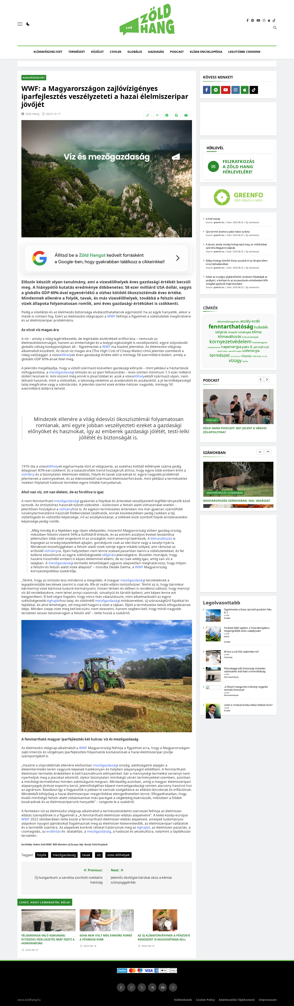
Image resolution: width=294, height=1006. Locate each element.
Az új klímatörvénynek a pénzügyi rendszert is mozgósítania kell (164, 937)
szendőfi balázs (234, 351)
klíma (256, 331)
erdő (256, 320)
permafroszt (261, 347)
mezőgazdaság (61, 372)
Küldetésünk (183, 1000)
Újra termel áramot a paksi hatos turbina (228, 231)
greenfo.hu (219, 222)
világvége (246, 356)
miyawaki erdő (214, 347)
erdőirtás (53, 831)
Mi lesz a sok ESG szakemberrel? (241, 651)
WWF (111, 316)
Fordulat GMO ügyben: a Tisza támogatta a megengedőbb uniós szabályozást (246, 629)
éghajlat (53, 600)
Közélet (97, 52)
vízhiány (28, 474)
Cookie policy (205, 1000)
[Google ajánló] (176, 115)
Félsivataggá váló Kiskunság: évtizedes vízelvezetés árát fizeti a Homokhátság (47, 939)
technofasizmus (235, 356)
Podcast (177, 52)
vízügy (235, 360)
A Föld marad (213, 218)
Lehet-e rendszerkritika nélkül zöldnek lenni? (248, 705)
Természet (76, 52)
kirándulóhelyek (250, 337)
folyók (41, 855)
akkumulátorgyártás (228, 321)
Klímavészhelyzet (48, 52)
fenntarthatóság (231, 326)
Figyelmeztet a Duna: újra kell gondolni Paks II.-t (248, 611)
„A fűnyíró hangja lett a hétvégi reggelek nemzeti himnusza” (246, 688)
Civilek (115, 52)
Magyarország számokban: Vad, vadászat (236, 501)
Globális (134, 52)
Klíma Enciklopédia (206, 52)
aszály (245, 320)
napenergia (231, 346)
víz (99, 855)
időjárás (108, 554)
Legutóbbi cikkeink (244, 52)
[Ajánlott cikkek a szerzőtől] (148, 115)
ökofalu (245, 361)
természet (220, 355)
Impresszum (268, 1000)
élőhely (65, 354)
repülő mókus (222, 351)
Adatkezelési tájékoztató (237, 1000)
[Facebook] (167, 115)
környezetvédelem (230, 341)
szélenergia (251, 350)
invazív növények (239, 332)
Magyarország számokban (225, 492)
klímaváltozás (161, 538)
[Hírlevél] (186, 115)
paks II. (247, 347)
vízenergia (256, 356)
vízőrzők (264, 356)
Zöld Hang (32, 114)
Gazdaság (156, 52)
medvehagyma (259, 342)
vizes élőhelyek (118, 855)
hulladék (261, 327)
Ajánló (226, 636)
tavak (86, 855)
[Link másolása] (157, 115)
